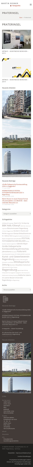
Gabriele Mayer (22, 244)
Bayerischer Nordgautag (21, 223)
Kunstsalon (4, 262)
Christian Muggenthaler (7, 231)
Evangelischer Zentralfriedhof (13, 238)
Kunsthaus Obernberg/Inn (21, 259)
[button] (31, 4)
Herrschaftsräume (9, 428)
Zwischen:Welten (9, 417)
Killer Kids (7, 425)
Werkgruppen (6, 400)
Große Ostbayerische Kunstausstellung (11, 247)
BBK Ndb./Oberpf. (11, 225)
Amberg (4, 223)
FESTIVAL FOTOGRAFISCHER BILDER (16, 239)
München (12, 265)
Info (3, 437)
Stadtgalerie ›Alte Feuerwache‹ (22, 272)
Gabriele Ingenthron (11, 244)
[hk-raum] (16, 104)
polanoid (6, 409)
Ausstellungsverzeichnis (11, 441)
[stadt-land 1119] (16, 133)
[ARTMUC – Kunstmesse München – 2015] (16, 39)
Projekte (4, 416)
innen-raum (7, 404)
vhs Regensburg (15, 280)
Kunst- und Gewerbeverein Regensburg (15, 258)
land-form (7, 405)
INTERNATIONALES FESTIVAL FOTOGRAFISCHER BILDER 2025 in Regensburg (13, 192)
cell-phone (7, 427)
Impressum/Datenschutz (23, 453)
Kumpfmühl (27, 254)
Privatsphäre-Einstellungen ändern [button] (20, 460)
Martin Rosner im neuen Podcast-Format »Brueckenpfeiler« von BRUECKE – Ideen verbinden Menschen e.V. (15, 201)
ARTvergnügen (10, 223)
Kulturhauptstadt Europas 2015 (9, 254)
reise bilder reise (9, 411)
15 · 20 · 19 (7, 421)
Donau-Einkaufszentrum (22, 233)
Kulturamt (21, 251)
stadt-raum (7, 402)
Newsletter (5, 434)
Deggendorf (10, 233)
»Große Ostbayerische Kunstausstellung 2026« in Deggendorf (14, 185)
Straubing (15, 275)
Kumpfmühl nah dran (10, 419)
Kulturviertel (20, 254)
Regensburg (9, 270)
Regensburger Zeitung (22, 270)
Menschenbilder (9, 413)
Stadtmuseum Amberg (7, 275)
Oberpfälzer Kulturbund (22, 265)
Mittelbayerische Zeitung (15, 263)
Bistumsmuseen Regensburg (17, 228)
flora (5, 407)
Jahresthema (6, 251)
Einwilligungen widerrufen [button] (23, 464)
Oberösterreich (6, 267)
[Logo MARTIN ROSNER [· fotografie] (10, 4)
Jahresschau (23, 249)
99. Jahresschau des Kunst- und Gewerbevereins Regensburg (12, 333)
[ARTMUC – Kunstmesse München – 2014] (16, 67)
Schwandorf (5, 273)
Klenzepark (14, 251)
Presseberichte (8, 439)
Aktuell (4, 431)
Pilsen (11, 267)
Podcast (15, 267)
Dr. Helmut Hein (7, 236)
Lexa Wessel (10, 262)
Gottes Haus (7, 423)
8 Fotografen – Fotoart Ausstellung (12, 328)
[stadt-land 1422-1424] (16, 162)
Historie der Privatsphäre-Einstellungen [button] (19, 462)
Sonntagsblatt (12, 272)
